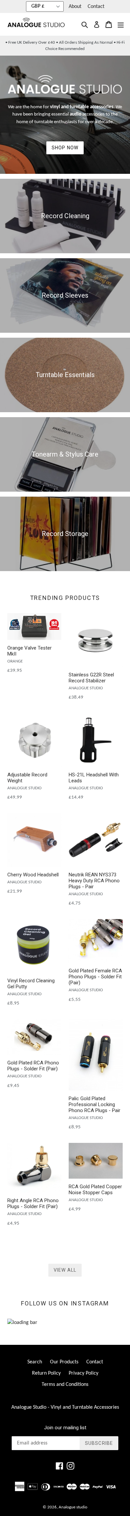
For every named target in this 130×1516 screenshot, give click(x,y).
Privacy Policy (83, 1373)
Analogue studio (73, 1507)
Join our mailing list (65, 1428)
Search (34, 1362)
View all (65, 1270)
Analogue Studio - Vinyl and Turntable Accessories (65, 1407)
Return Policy (46, 1373)
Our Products (64, 1362)
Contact (96, 6)
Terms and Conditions (65, 1384)
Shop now (65, 147)
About (75, 6)
